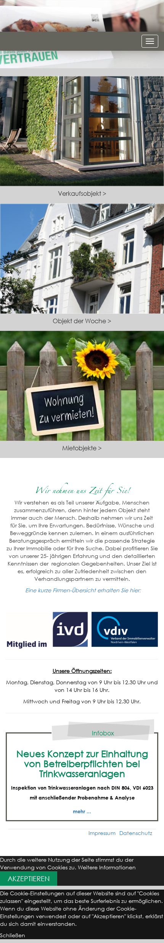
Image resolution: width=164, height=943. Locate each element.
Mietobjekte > (82, 448)
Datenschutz (135, 833)
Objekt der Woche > (82, 321)
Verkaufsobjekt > (82, 193)
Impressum (102, 833)
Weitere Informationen (107, 867)
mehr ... (82, 811)
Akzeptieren (29, 878)
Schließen (12, 935)
